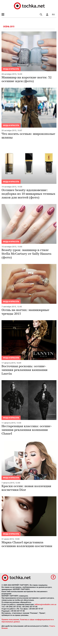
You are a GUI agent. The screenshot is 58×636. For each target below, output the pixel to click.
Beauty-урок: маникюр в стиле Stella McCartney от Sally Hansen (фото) (26, 253)
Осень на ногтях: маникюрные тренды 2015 (25, 312)
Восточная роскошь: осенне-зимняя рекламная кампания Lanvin (24, 370)
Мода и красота (11, 69)
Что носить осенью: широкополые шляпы (28, 135)
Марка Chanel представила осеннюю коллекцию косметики (27, 544)
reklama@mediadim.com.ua (45, 604)
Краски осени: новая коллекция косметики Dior (26, 488)
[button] (47, 14)
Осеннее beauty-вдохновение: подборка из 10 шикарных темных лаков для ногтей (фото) (28, 193)
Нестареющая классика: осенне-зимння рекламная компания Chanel (27, 430)
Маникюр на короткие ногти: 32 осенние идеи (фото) (27, 79)
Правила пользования (10, 620)
